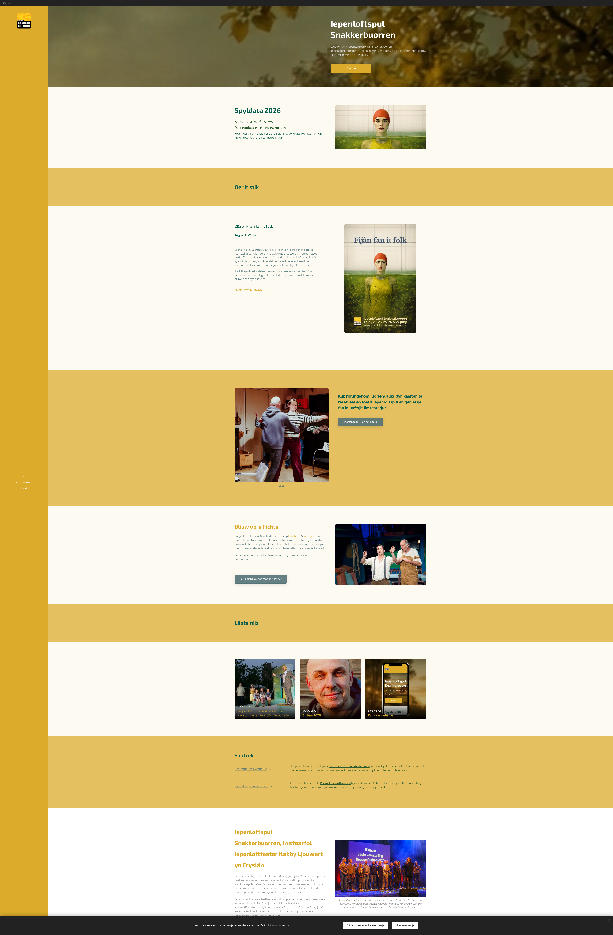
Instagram (310, 536)
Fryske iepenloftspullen (335, 783)
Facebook (294, 536)
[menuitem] (24, 477)
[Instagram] (9, 3)
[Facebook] (4, 3)
